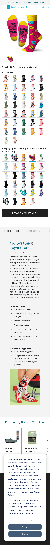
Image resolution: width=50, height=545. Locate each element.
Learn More (39, 2)
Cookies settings (25, 520)
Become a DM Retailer (25, 213)
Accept (25, 527)
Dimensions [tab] (34, 231)
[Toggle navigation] (3, 7)
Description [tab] (11, 231)
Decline (25, 534)
